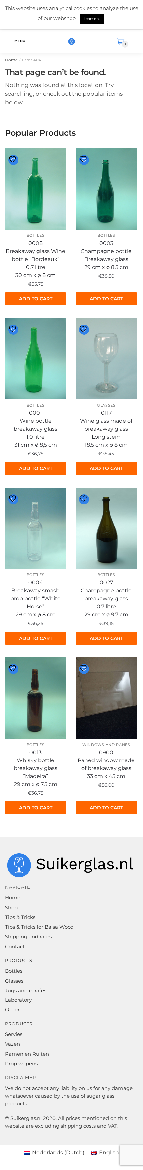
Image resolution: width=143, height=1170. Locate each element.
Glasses (106, 405)
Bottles (36, 235)
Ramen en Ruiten (27, 1054)
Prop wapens (21, 1063)
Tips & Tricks (20, 917)
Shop (11, 907)
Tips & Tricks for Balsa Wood (39, 927)
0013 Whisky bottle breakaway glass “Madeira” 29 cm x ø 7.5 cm (35, 768)
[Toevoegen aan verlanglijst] (13, 160)
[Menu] (9, 41)
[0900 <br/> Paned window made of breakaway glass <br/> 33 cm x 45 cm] (106, 698)
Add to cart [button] (35, 299)
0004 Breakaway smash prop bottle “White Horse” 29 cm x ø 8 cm (35, 598)
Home (11, 60)
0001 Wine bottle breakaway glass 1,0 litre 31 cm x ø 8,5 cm (35, 429)
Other (12, 1009)
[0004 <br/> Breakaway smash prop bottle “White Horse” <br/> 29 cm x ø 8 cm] (35, 528)
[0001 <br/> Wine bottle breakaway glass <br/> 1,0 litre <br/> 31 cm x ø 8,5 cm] (35, 358)
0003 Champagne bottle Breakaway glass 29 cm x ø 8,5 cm (106, 255)
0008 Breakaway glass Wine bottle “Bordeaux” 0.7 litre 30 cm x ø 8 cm (35, 259)
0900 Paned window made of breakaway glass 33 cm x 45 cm (106, 764)
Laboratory (18, 1000)
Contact (15, 946)
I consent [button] (92, 18)
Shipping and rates (28, 936)
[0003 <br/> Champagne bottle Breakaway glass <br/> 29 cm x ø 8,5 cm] (106, 188)
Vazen (12, 1044)
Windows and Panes (106, 744)
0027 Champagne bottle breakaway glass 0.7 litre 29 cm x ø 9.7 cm (106, 598)
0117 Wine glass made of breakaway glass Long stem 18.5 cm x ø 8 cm (106, 429)
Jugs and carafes (25, 990)
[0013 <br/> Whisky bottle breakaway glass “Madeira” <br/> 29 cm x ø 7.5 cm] (35, 698)
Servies (13, 1034)
